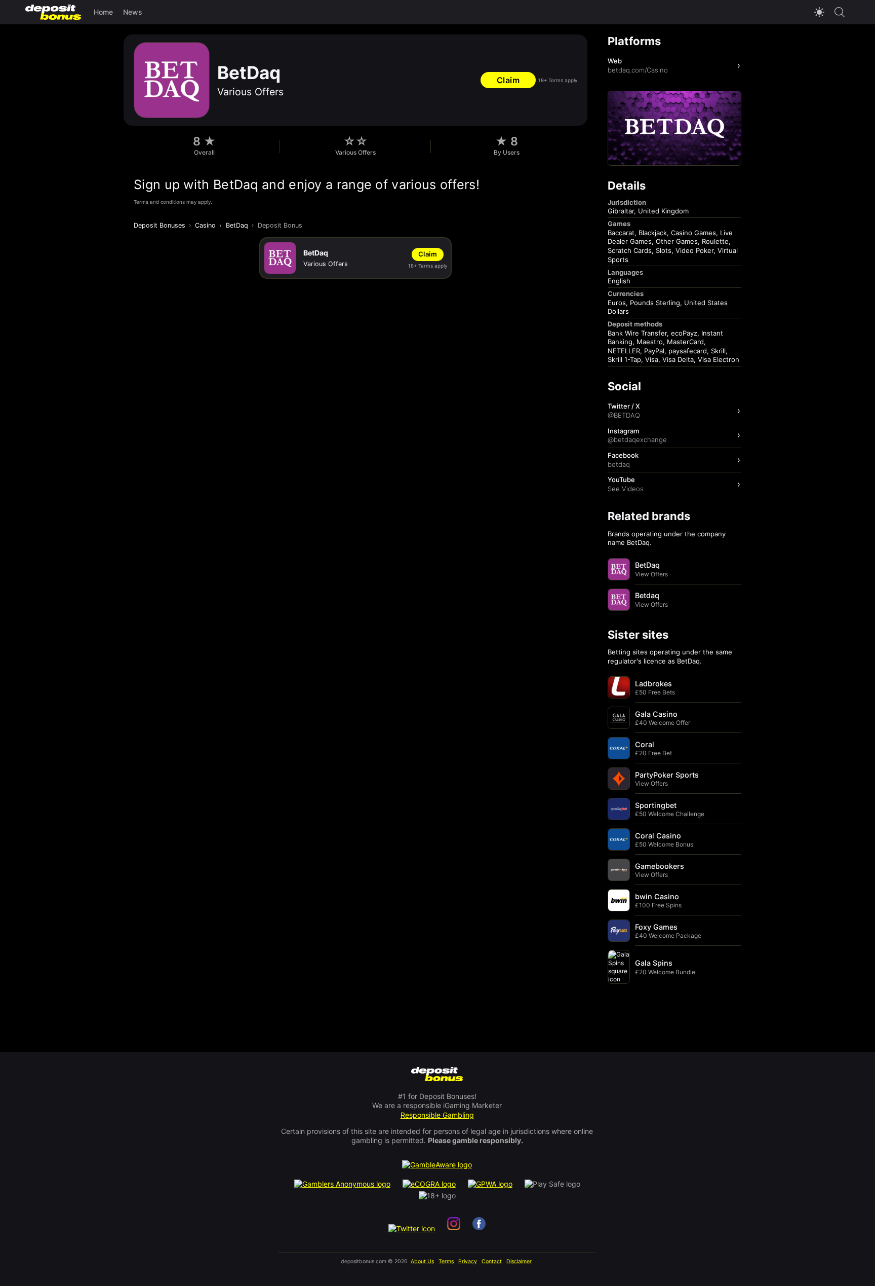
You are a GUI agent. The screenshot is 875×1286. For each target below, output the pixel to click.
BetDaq (237, 225)
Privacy (467, 1261)
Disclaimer (519, 1261)
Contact (492, 1261)
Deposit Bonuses (159, 225)
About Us (422, 1261)
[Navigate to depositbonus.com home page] (437, 1075)
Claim (508, 80)
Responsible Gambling (437, 1115)
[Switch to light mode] (819, 12)
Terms (446, 1261)
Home (103, 12)
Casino (205, 225)
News (132, 12)
